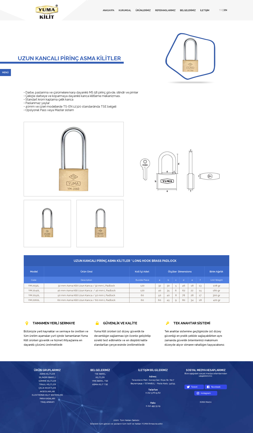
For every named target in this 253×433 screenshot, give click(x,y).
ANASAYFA (108, 10)
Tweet (194, 387)
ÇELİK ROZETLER (47, 388)
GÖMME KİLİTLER (47, 381)
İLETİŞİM (204, 10)
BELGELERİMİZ (188, 10)
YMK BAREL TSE (100, 381)
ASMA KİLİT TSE (100, 384)
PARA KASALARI (47, 398)
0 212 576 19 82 (153, 393)
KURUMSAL (125, 10)
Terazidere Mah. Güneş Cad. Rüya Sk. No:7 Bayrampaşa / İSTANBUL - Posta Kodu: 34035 (153, 382)
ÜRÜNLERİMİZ (143, 10)
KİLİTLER (100, 377)
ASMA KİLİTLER (47, 374)
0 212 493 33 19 (153, 406)
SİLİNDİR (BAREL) (47, 377)
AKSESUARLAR (47, 391)
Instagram (206, 393)
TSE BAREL (100, 374)
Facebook (215, 387)
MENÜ (5, 72)
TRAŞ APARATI (47, 402)
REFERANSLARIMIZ (165, 10)
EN (225, 10)
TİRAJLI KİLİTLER (47, 384)
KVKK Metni (206, 402)
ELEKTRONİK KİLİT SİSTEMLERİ (47, 395)
